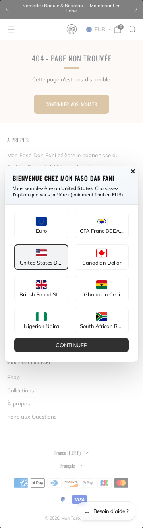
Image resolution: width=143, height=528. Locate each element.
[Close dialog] (133, 171)
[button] (41, 225)
